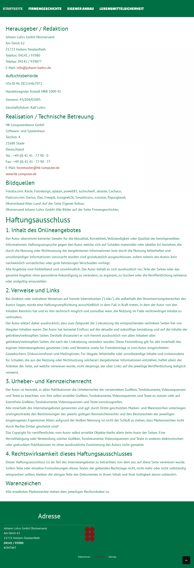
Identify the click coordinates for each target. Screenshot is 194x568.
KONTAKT (10, 547)
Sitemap (112, 556)
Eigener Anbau (80, 8)
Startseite (13, 8)
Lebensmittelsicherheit (121, 8)
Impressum (99, 556)
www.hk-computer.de (21, 174)
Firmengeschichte (45, 8)
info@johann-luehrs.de (34, 68)
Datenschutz (84, 556)
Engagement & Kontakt (24, 25)
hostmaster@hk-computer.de (38, 167)
